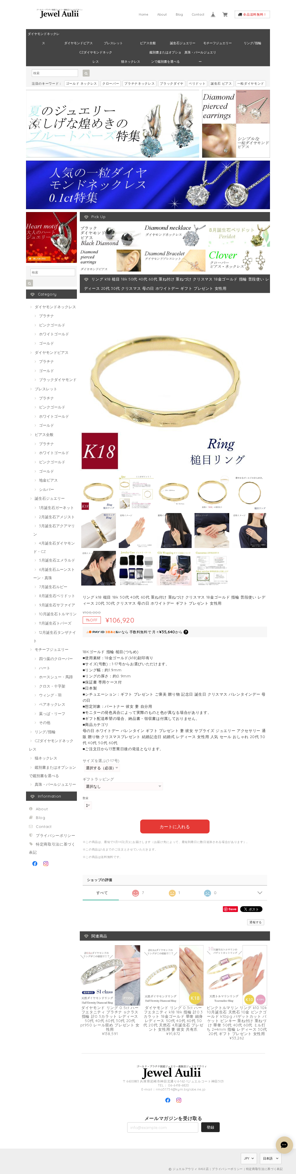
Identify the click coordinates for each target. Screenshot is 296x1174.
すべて (102, 893)
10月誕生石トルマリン (58, 614)
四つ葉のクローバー (56, 658)
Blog (179, 14)
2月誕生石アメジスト (57, 516)
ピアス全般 (148, 43)
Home (144, 14)
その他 (44, 722)
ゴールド (46, 343)
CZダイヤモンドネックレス (95, 53)
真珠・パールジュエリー (200, 53)
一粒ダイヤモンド (250, 83)
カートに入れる (175, 826)
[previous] (35, 123)
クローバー (110, 83)
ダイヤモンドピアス (78, 43)
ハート (44, 668)
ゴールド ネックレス (81, 83)
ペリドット (197, 83)
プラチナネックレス (139, 83)
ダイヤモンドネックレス (44, 35)
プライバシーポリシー (55, 835)
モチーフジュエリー (217, 43)
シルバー (46, 489)
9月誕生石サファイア (57, 605)
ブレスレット (113, 43)
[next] (190, 123)
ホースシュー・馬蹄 (56, 677)
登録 (210, 1127)
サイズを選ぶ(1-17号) (101, 760)
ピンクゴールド (52, 325)
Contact (198, 14)
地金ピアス (48, 480)
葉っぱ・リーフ (52, 713)
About (162, 14)
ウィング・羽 (50, 695)
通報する (255, 922)
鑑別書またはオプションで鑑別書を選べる (165, 53)
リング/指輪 (252, 43)
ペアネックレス (52, 704)
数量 (86, 798)
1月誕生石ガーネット (56, 507)
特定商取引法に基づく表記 (264, 1169)
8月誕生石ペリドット (57, 595)
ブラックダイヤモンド (58, 379)
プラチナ (46, 315)
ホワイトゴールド (54, 334)
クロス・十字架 (52, 686)
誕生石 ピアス (221, 83)
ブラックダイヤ (172, 83)
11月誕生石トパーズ (55, 623)
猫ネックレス (130, 62)
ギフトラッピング (98, 779)
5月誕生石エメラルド (57, 560)
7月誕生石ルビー (53, 586)
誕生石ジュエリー (182, 43)
